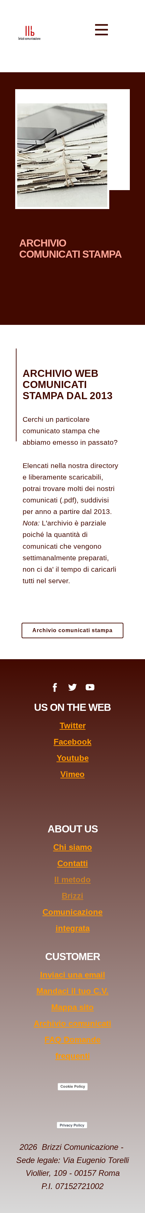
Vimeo (72, 774)
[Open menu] (101, 29)
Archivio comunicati (72, 1023)
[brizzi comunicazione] (29, 32)
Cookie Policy (72, 1086)
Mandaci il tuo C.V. (72, 991)
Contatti (72, 863)
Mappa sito (72, 1007)
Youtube (73, 758)
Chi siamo (72, 847)
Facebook (72, 741)
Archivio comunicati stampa (72, 630)
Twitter (73, 725)
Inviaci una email (72, 974)
